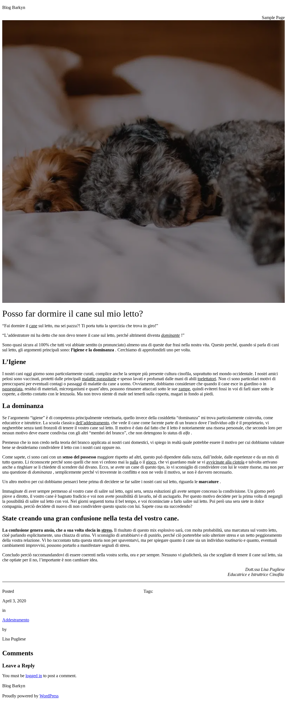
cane (33, 325)
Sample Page (273, 17)
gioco (151, 462)
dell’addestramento (92, 422)
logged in (34, 675)
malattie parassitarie (99, 378)
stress (106, 530)
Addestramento (15, 619)
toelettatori (207, 378)
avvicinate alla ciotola (225, 462)
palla (134, 462)
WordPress (49, 695)
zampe (184, 388)
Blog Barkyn (13, 7)
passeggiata (12, 388)
